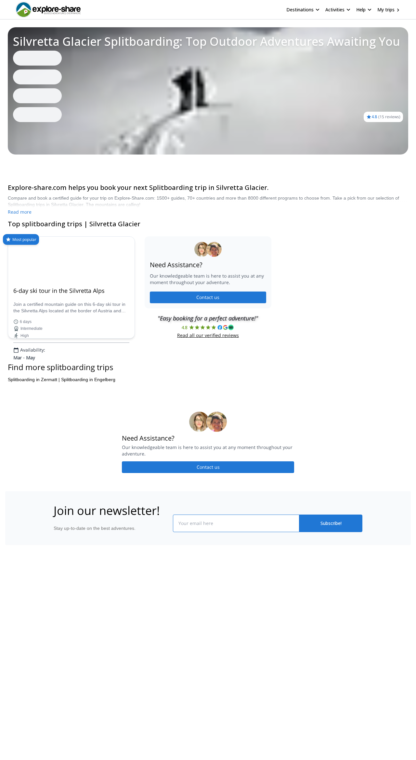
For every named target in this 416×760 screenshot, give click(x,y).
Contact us (207, 297)
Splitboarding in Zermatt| (34, 379)
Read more (20, 212)
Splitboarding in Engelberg (88, 379)
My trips (386, 9)
